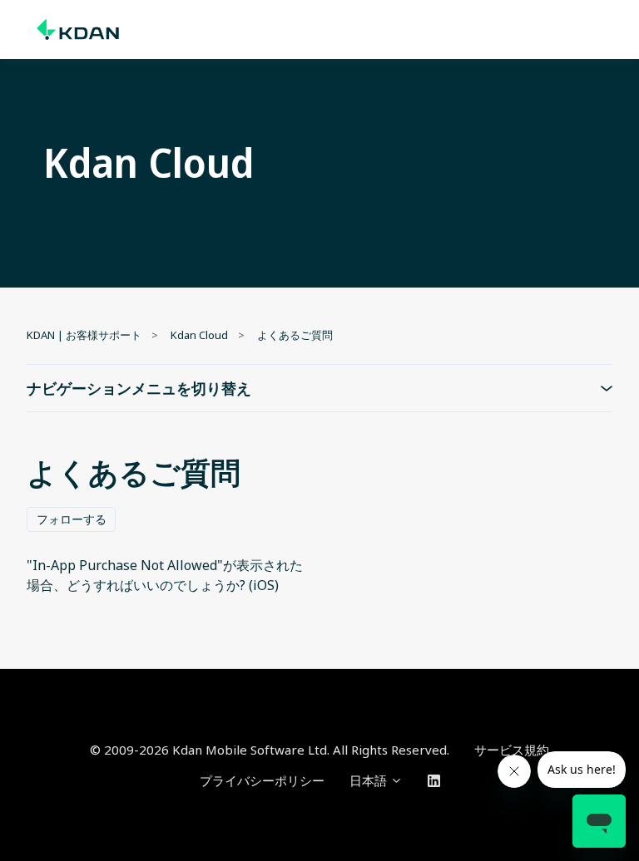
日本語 (369, 780)
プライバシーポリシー (262, 780)
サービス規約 (511, 749)
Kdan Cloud (199, 334)
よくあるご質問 (295, 334)
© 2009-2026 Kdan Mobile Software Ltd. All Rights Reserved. (269, 749)
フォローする (71, 519)
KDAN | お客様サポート (84, 334)
